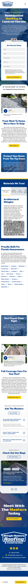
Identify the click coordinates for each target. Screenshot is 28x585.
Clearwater (14, 268)
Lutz (2, 274)
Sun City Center (16, 281)
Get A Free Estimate (13, 77)
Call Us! (6, 582)
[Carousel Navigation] (14, 489)
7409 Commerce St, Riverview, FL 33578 (15, 557)
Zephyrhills (4, 286)
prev (12, 489)
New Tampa (9, 274)
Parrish (18, 274)
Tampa (3, 284)
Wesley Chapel (18, 284)
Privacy (15, 566)
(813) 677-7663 (15, 552)
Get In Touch (13, 145)
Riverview (12, 276)
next (16, 489)
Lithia (20, 271)
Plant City (3, 276)
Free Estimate (20, 582)
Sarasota (14, 279)
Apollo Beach (4, 266)
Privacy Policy (10, 73)
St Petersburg (5, 281)
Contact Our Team (13, 397)
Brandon (13, 266)
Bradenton (22, 266)
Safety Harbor (5, 279)
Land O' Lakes (5, 271)
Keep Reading (7, 483)
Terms (14, 73)
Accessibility (23, 566)
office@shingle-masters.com (15, 555)
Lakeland (14, 271)
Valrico (9, 284)
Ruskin (19, 276)
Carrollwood (4, 268)
